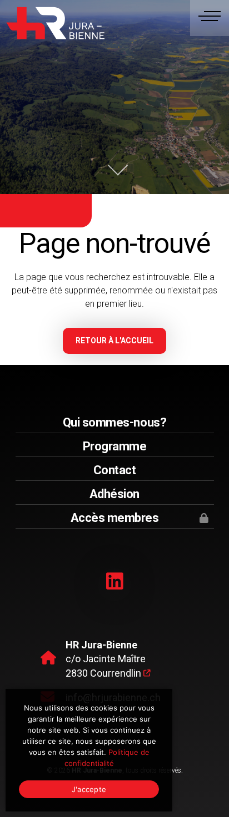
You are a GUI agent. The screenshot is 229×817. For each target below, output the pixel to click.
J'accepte (89, 789)
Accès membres (115, 518)
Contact (114, 470)
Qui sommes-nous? (114, 422)
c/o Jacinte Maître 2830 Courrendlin (106, 659)
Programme (115, 446)
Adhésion (114, 494)
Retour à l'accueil (114, 340)
